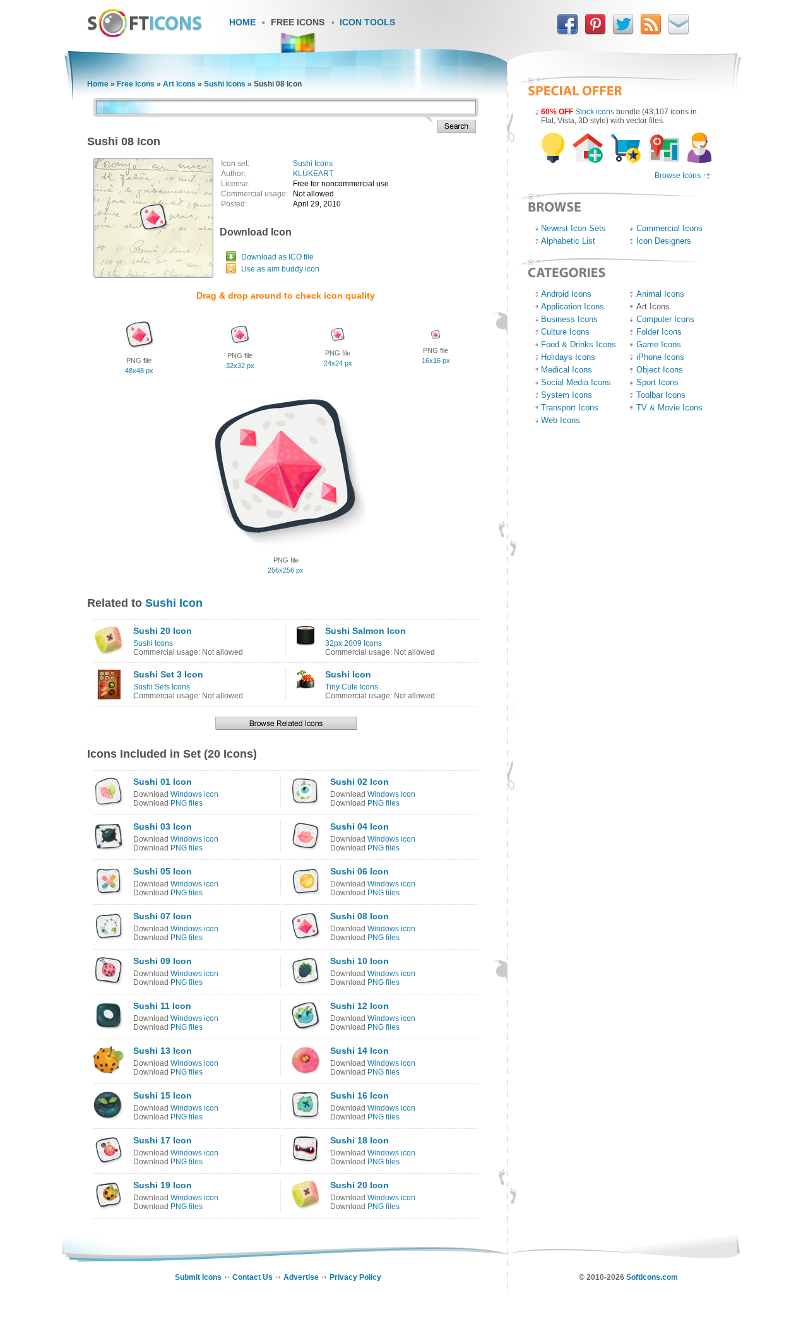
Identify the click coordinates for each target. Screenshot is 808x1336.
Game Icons (658, 344)
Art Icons (179, 84)
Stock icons (594, 111)
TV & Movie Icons (669, 407)
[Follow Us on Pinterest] (595, 32)
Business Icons (569, 319)
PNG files (186, 803)
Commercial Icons (669, 228)
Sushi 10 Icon (359, 961)
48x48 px (139, 370)
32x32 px (240, 365)
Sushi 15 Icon (162, 1095)
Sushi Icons (225, 84)
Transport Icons (569, 407)
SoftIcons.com (652, 1277)
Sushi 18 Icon (359, 1140)
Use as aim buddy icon (280, 269)
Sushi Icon (174, 603)
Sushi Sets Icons (161, 687)
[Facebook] (567, 32)
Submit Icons (198, 1277)
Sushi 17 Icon (162, 1140)
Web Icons (560, 420)
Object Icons (659, 369)
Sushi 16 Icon (359, 1095)
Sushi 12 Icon (359, 1006)
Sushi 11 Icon (162, 1006)
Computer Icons (665, 319)
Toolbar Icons (661, 395)
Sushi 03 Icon (162, 826)
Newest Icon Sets (573, 228)
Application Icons (572, 306)
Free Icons (297, 22)
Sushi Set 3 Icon (168, 674)
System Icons (566, 395)
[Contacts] (678, 32)
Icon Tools (367, 22)
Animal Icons (660, 294)
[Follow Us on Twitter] (623, 32)
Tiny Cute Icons (351, 687)
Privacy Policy (355, 1277)
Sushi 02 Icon (359, 782)
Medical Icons (566, 369)
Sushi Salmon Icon (365, 631)
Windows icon (194, 794)
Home (242, 22)
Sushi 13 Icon (162, 1051)
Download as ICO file (277, 257)
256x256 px (286, 570)
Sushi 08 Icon (359, 916)
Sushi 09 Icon (162, 961)
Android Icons (566, 294)
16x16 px (436, 360)
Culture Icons (565, 332)
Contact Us (252, 1277)
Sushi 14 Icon (359, 1051)
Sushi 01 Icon (162, 782)
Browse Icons (678, 175)
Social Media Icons (576, 382)
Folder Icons (659, 332)
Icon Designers (663, 241)
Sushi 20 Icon (162, 631)
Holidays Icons (568, 357)
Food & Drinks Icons (578, 344)
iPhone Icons (660, 357)
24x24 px (338, 363)
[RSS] (650, 32)
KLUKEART (313, 173)
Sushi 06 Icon (359, 871)
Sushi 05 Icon (162, 871)
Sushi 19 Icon (162, 1185)
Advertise (301, 1277)
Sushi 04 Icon (359, 826)
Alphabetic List (568, 241)
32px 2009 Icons (353, 643)
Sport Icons (657, 382)
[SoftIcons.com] (144, 35)
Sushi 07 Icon (162, 916)
